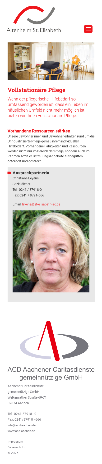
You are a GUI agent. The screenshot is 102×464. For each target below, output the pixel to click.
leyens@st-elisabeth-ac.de (41, 204)
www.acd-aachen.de (21, 431)
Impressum (15, 441)
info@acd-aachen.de (22, 425)
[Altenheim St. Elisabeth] (31, 19)
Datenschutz (16, 447)
